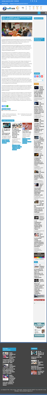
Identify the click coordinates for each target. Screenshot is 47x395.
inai (16, 110)
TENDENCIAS (14, 149)
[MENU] (46, 13)
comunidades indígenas (7, 110)
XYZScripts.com (29, 394)
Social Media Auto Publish (19, 394)
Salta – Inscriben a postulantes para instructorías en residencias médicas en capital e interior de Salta (9, 115)
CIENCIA (36, 83)
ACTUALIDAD (14, 145)
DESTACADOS (14, 146)
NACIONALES (25, 141)
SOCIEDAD (7, 141)
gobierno (13, 110)
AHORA (18, 145)
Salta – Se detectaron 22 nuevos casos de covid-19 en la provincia (25, 115)
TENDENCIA (34, 348)
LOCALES (3, 141)
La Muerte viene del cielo (14, 3)
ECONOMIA (19, 146)
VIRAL (36, 262)
